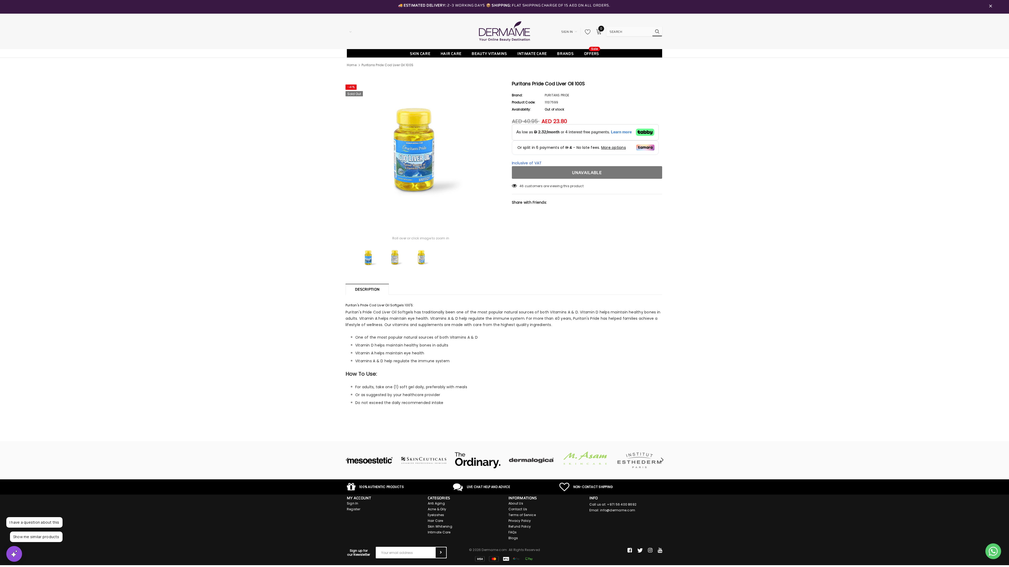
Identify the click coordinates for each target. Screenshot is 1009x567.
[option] (421, 149)
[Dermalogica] (531, 460)
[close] (990, 6)
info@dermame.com (617, 510)
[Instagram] (650, 550)
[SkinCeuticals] (424, 460)
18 (521, 186)
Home (352, 65)
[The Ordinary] (478, 460)
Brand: (517, 95)
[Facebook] (629, 550)
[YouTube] (660, 550)
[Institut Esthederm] (639, 460)
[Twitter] (640, 550)
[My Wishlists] (586, 31)
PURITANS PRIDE (557, 95)
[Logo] (504, 31)
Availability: (521, 109)
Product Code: (524, 102)
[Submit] (441, 552)
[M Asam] (585, 458)
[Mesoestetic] (370, 460)
